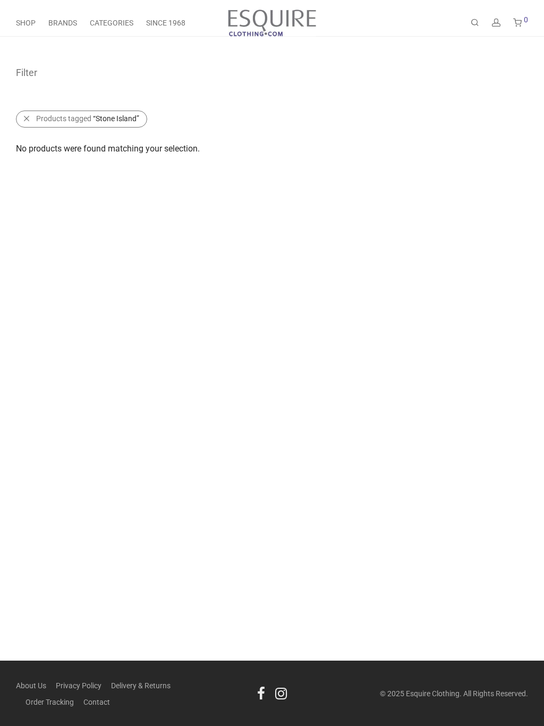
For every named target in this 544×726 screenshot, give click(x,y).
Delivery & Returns (141, 685)
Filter (26, 72)
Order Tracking (50, 702)
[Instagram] (281, 693)
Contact (96, 702)
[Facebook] (261, 693)
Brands (62, 23)
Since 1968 (165, 23)
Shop (26, 23)
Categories (111, 23)
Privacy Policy (78, 685)
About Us (31, 685)
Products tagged (87, 118)
